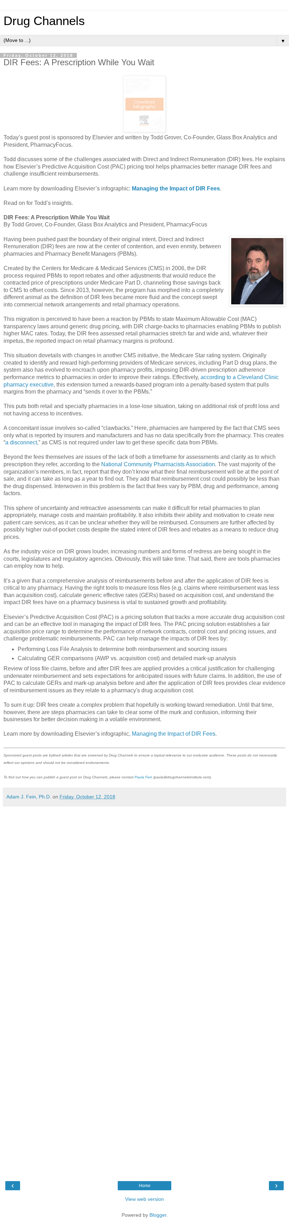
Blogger (157, 1215)
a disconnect (21, 442)
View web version (144, 1199)
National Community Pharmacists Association (158, 464)
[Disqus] (144, 898)
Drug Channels (44, 21)
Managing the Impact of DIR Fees (173, 734)
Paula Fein (143, 777)
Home (144, 1185)
